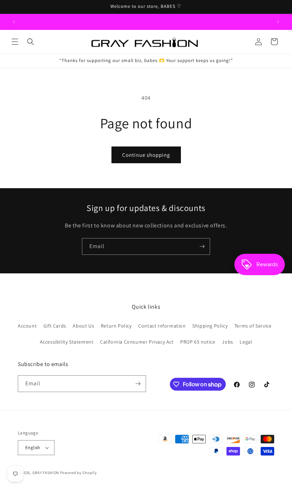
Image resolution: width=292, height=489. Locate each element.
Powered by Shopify (78, 472)
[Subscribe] (202, 246)
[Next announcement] (278, 22)
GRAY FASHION (45, 472)
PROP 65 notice (197, 342)
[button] (15, 42)
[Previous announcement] (14, 22)
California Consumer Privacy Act (137, 342)
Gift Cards (54, 326)
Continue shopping (146, 154)
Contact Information (162, 326)
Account (27, 326)
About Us (83, 326)
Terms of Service (253, 326)
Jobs (227, 342)
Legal (246, 342)
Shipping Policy (210, 326)
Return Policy (116, 326)
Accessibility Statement (67, 342)
